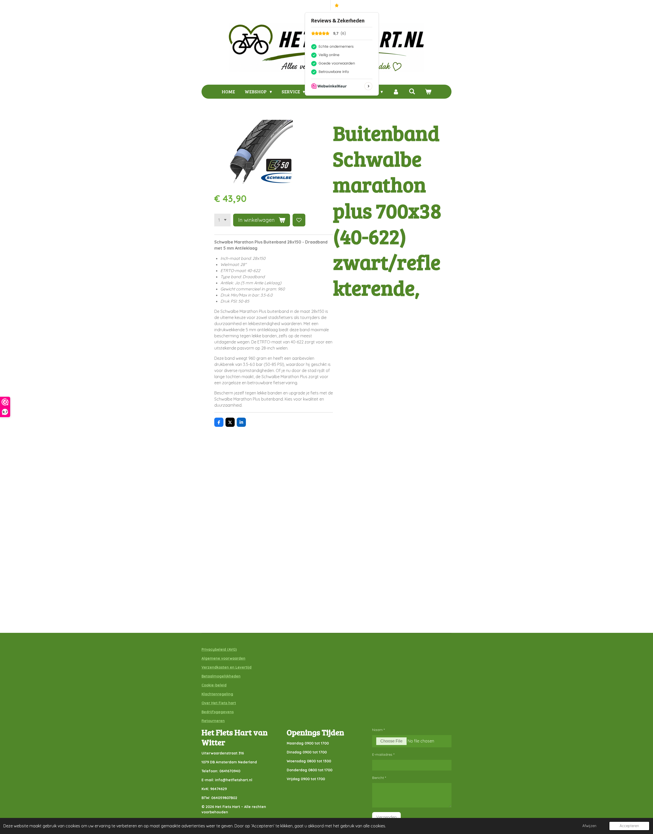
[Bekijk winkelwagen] (428, 91)
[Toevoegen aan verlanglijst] (299, 220)
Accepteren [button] (629, 826)
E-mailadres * (383, 754)
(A (228, 649)
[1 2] (222, 220)
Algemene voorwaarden (223, 658)
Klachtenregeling (217, 694)
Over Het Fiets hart (219, 703)
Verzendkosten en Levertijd (227, 667)
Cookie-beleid (214, 685)
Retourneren (213, 720)
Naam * (378, 729)
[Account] (396, 91)
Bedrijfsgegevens (218, 712)
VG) (234, 649)
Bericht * (379, 777)
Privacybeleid (214, 649)
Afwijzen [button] (589, 826)
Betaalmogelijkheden (221, 676)
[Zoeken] (412, 91)
